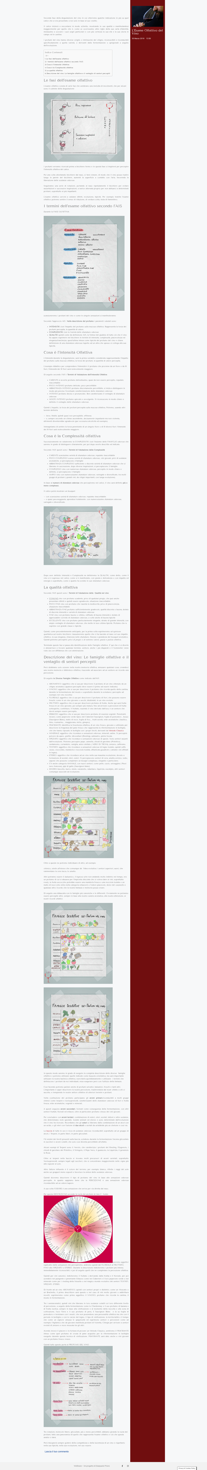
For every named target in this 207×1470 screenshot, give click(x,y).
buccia (49, 1131)
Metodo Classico (116, 731)
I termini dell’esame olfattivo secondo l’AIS (65, 62)
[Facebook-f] (122, 1466)
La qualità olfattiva (55, 70)
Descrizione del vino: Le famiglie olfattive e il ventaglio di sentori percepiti (78, 73)
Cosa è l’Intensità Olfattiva (58, 65)
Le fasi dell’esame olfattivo (57, 59)
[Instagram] (128, 1466)
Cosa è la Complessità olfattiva (60, 68)
